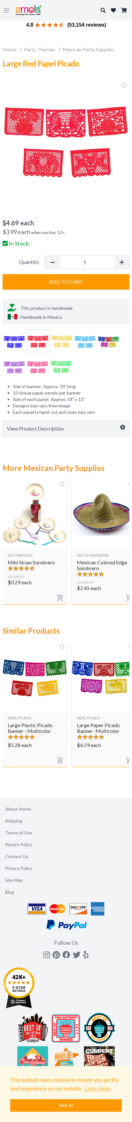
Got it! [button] (66, 1105)
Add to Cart (66, 282)
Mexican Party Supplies (88, 49)
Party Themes (39, 49)
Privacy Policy (18, 868)
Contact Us (16, 856)
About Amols (18, 809)
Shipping (13, 820)
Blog (9, 892)
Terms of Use (18, 832)
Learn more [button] (98, 1089)
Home (9, 49)
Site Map (14, 880)
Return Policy (18, 844)
